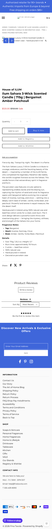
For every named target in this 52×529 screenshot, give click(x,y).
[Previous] (5, 40)
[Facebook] (20, 362)
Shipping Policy (10, 390)
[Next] (11, 40)
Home (4, 27)
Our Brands (8, 460)
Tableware (8, 447)
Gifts (5, 453)
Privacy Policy (9, 411)
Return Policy (9, 394)
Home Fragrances (11, 437)
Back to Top (9, 417)
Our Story (7, 384)
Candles (13, 27)
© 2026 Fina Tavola (12, 526)
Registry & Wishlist (12, 464)
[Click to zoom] (46, 41)
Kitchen (7, 450)
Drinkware (8, 443)
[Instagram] (31, 362)
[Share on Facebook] (10, 265)
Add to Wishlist (26, 146)
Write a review (26, 290)
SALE (5, 457)
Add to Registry (26, 139)
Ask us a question (10, 157)
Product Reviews (26, 283)
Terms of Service (11, 414)
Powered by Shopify (33, 526)
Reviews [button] (24, 299)
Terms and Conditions (14, 407)
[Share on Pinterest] (20, 265)
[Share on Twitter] (15, 265)
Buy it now (38, 130)
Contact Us (8, 380)
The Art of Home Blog (13, 387)
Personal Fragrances (13, 433)
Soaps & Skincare (11, 430)
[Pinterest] (25, 362)
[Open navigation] (7, 18)
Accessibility (9, 404)
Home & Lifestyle (11, 440)
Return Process (10, 397)
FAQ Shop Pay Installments (16, 401)
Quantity (6, 122)
